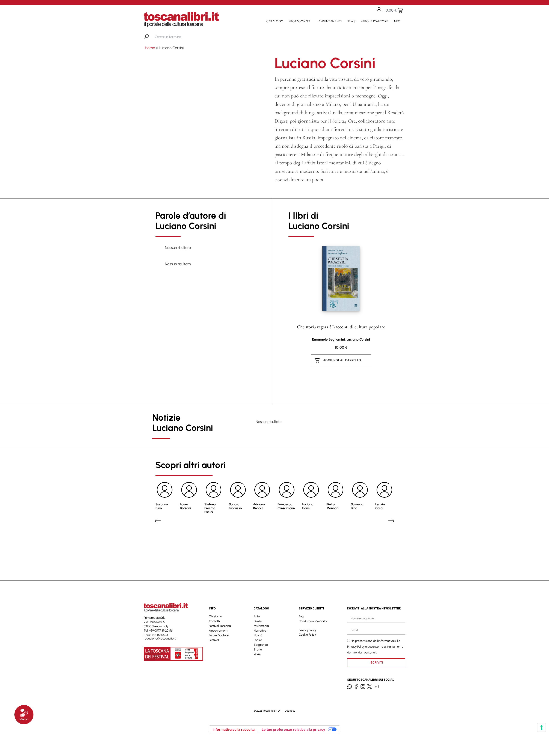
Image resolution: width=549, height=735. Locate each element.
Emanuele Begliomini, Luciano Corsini (341, 339)
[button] (158, 521)
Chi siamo (215, 616)
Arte (257, 616)
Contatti (214, 621)
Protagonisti (300, 21)
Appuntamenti (330, 21)
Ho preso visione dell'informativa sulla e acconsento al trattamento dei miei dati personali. (375, 646)
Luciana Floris (307, 506)
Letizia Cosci (380, 506)
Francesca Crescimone (286, 506)
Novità (258, 635)
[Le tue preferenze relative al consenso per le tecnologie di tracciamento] (541, 727)
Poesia (258, 640)
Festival (214, 640)
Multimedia (261, 626)
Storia (258, 649)
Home (150, 47)
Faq (301, 616)
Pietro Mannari (332, 506)
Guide (258, 621)
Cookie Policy (307, 634)
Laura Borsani (185, 506)
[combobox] (177, 36)
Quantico (290, 710)
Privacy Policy (307, 630)
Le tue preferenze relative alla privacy (293, 729)
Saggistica (261, 645)
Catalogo (275, 21)
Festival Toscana (220, 626)
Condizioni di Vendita (313, 621)
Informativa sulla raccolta (234, 729)
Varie (257, 654)
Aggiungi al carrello (342, 360)
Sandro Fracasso (235, 506)
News (351, 21)
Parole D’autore (374, 21)
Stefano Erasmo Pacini (210, 508)
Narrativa (260, 630)
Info (397, 21)
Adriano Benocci (259, 506)
